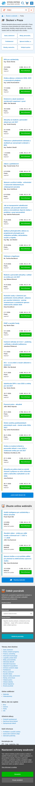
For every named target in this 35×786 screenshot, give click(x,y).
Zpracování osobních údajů (11, 734)
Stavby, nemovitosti (9, 678)
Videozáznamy (7, 696)
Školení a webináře (11, 16)
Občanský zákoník (8, 662)
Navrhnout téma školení (10, 721)
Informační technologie (10, 656)
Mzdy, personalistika (9, 660)
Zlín (4, 711)
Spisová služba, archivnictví (11, 676)
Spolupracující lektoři (9, 723)
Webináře (6, 694)
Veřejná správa (7, 680)
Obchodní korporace (9, 664)
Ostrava (5, 707)
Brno (4, 705)
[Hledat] (23, 3)
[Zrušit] (31, 10)
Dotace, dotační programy (11, 652)
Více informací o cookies (9, 767)
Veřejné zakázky (8, 682)
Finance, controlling (9, 654)
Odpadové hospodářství (10, 666)
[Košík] (27, 3)
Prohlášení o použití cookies (11, 732)
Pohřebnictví (7, 670)
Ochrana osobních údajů (10, 668)
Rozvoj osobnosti (8, 672)
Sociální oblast (7, 674)
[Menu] (31, 3)
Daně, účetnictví (8, 650)
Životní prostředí (8, 686)
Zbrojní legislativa (8, 684)
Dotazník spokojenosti (10, 719)
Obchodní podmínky (9, 736)
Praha (5, 709)
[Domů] (2, 16)
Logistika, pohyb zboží (10, 658)
